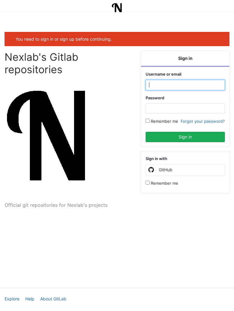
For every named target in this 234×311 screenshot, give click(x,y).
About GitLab (53, 298)
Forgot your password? (203, 121)
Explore (12, 298)
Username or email (163, 74)
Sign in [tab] (185, 58)
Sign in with (156, 158)
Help (29, 298)
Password (155, 97)
